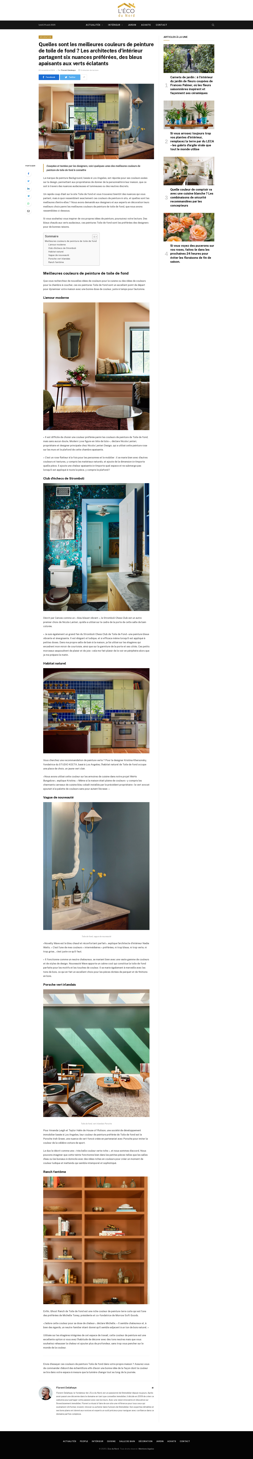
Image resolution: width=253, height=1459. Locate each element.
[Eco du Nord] (126, 10)
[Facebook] (28, 173)
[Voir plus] (84, 77)
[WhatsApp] (28, 203)
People (84, 1441)
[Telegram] (28, 196)
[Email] (28, 211)
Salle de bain (127, 1441)
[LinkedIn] (28, 188)
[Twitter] (28, 181)
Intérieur (114, 25)
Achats (146, 25)
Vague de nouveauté (58, 255)
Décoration (45, 37)
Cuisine (111, 1441)
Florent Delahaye (68, 70)
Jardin (132, 25)
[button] (93, 236)
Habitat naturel (56, 251)
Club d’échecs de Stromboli (62, 248)
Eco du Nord (113, 1449)
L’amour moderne (57, 244)
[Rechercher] (212, 25)
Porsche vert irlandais (59, 258)
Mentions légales (146, 1449)
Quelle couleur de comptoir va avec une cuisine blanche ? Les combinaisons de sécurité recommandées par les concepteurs (191, 197)
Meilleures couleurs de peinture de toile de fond (71, 241)
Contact (161, 25)
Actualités (93, 25)
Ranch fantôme (56, 262)
